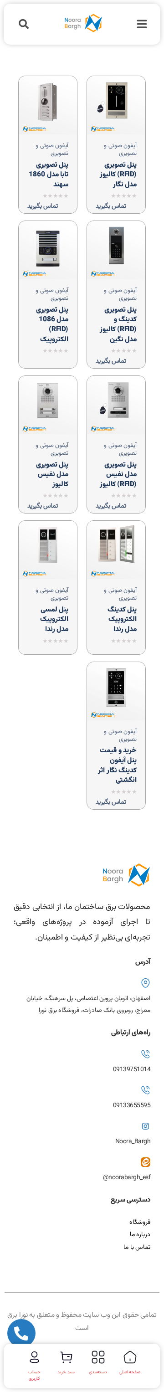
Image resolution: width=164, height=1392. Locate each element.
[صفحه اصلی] (130, 1357)
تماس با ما (136, 1248)
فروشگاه (139, 1222)
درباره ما (140, 1235)
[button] (23, 24)
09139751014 (132, 1070)
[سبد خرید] (66, 1357)
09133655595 (132, 1106)
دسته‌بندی (98, 1372)
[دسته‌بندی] (98, 1357)
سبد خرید (66, 1372)
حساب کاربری (34, 1375)
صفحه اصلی (130, 1372)
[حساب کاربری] (34, 1357)
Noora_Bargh (133, 1142)
